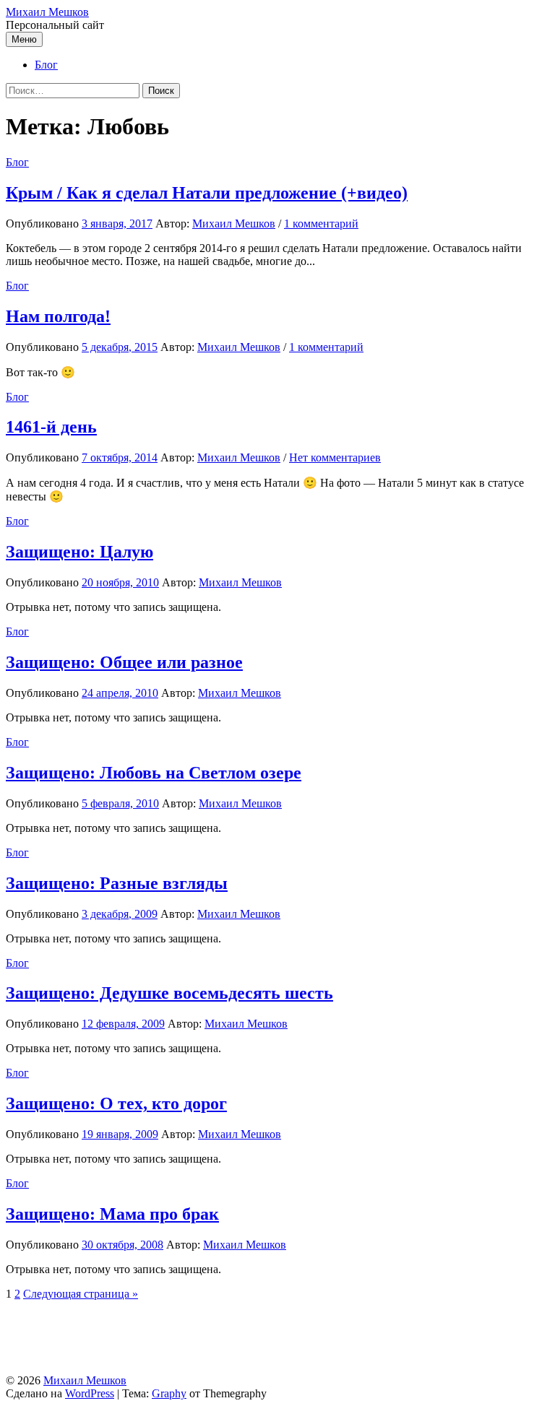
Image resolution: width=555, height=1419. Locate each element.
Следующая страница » (80, 1294)
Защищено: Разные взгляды (117, 883)
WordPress (89, 1393)
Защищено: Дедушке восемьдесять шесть (169, 993)
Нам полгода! (58, 316)
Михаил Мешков (47, 12)
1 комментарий (321, 223)
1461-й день (51, 426)
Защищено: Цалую (79, 551)
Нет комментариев (335, 457)
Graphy (169, 1393)
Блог (46, 64)
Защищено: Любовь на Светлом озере (153, 772)
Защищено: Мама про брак (112, 1214)
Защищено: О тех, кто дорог (116, 1103)
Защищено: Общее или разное (124, 662)
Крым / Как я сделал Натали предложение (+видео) (207, 192)
